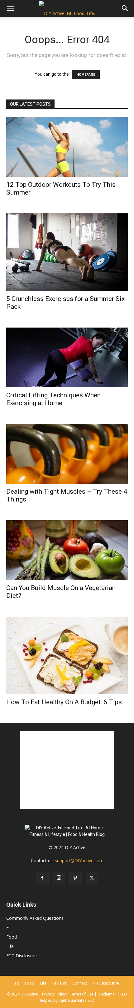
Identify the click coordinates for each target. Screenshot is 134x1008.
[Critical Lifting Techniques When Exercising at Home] (67, 357)
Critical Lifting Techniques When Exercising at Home (53, 399)
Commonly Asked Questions (35, 918)
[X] (92, 878)
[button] (11, 8)
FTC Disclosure (21, 956)
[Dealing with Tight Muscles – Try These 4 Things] (67, 454)
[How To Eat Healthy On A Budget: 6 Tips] (67, 655)
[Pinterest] (75, 878)
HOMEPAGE (85, 75)
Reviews (59, 983)
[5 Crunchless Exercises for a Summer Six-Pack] (67, 252)
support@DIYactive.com (79, 860)
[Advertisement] (67, 770)
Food (11, 937)
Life (10, 946)
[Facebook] (42, 878)
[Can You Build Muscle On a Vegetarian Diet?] (67, 550)
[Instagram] (59, 878)
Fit (8, 927)
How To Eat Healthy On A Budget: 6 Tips (64, 702)
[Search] (125, 8)
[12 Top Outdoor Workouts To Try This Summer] (67, 147)
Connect (79, 983)
